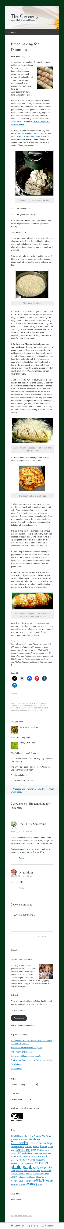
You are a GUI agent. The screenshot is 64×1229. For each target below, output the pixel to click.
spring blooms (29, 1176)
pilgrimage (40, 1167)
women (14, 1184)
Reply (21, 858)
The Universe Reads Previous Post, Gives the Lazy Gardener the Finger (31, 768)
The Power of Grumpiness (22, 780)
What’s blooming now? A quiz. (24, 753)
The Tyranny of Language (22, 1051)
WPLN (21, 1184)
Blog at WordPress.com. (21, 1215)
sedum (35, 1173)
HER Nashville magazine (40, 1153)
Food (26, 703)
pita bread (37, 710)
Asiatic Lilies (16, 1068)
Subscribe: (16, 995)
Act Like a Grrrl (26, 1136)
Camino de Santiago (40, 1143)
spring (20, 1176)
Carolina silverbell (17, 1146)
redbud (20, 1170)
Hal (42, 1150)
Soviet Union (43, 1173)
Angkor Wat (39, 1135)
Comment (43, 936)
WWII (40, 1184)
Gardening (23, 1149)
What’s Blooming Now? (21, 737)
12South (15, 1135)
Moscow (14, 1159)
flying (50, 1146)
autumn (23, 1139)
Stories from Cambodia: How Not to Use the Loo (31, 1060)
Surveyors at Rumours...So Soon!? (26, 1055)
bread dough (28, 705)
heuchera (15, 1156)
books (37, 1139)
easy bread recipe (29, 707)
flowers (43, 1146)
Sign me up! (19, 1018)
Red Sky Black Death (32, 1170)
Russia (29, 1173)
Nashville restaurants (36, 1159)
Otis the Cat (40, 1163)
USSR (49, 1180)
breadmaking (16, 707)
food (13, 1149)
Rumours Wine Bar (18, 1173)
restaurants (46, 1170)
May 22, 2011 (27, 56)
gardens (36, 1150)
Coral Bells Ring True (29, 726)
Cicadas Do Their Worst (46, 788)
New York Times (33, 136)
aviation (30, 1139)
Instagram (25, 1156)
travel (41, 1180)
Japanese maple (39, 1156)
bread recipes (40, 705)
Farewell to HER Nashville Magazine (26, 1047)
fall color (36, 1146)
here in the (21, 136)
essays (28, 1146)
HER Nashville (23, 1153)
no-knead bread (26, 710)
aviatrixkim (15, 56)
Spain (14, 1176)
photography (23, 1166)
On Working (16, 1064)
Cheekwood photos (19, 775)
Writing (31, 1183)
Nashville (23, 1159)
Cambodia (19, 1142)
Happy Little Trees (27, 742)
